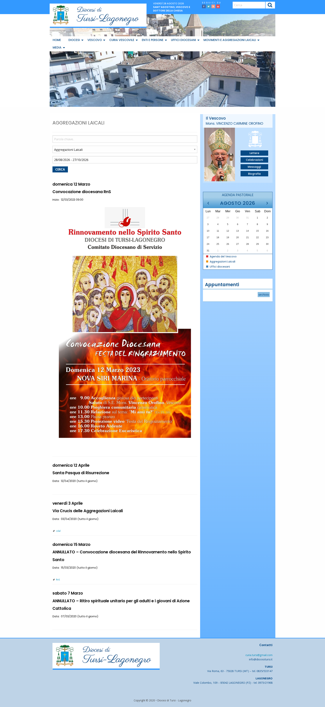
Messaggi (254, 167)
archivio (263, 295)
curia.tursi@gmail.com (259, 655)
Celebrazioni (254, 160)
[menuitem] (57, 40)
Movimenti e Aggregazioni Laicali (230, 40)
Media (57, 47)
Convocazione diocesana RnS (81, 191)
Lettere (254, 153)
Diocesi (74, 40)
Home (57, 40)
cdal (58, 531)
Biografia (254, 174)
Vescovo (94, 40)
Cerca (270, 5)
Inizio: (55, 200)
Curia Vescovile (121, 40)
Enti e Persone (152, 40)
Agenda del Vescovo (223, 256)
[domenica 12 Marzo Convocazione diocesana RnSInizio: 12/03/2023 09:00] (124, 325)
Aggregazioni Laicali (222, 261)
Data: (55, 481)
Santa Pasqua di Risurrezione (80, 473)
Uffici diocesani (183, 40)
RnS (58, 579)
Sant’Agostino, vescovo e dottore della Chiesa (171, 8)
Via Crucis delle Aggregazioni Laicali (87, 511)
